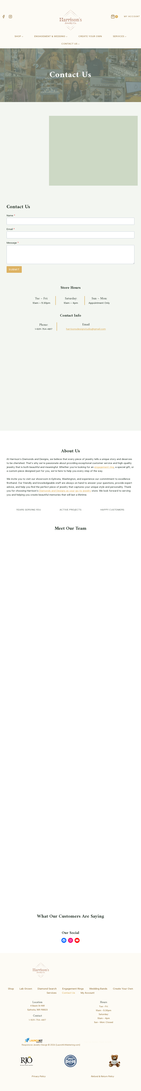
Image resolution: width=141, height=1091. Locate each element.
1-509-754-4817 (43, 329)
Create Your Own (90, 36)
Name (11, 215)
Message (13, 242)
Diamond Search (47, 988)
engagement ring (104, 467)
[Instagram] (10, 16)
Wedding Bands (98, 988)
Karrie (115, 1041)
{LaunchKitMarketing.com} (68, 1045)
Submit (14, 269)
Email (11, 229)
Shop (11, 988)
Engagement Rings (73, 988)
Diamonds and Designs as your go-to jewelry (65, 490)
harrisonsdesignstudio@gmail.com (86, 328)
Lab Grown (26, 988)
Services (51, 992)
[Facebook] (3, 16)
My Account (132, 16)
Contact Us (68, 992)
